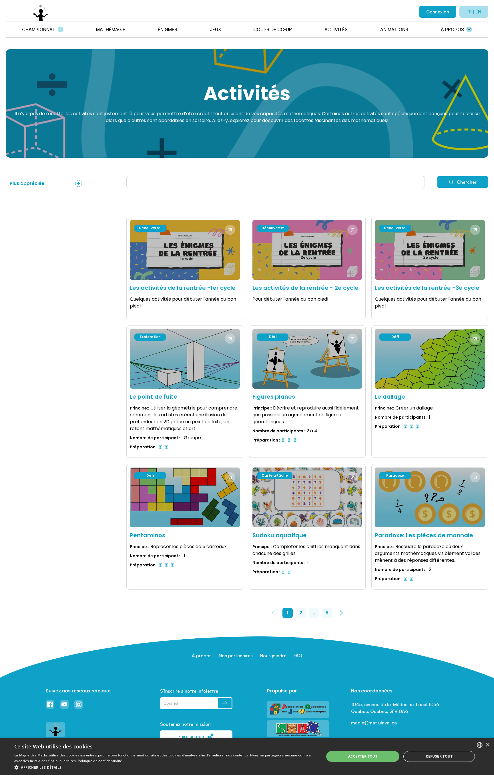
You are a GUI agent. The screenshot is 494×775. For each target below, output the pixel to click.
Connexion (437, 12)
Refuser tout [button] (439, 756)
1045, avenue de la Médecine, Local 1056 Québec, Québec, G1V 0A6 (395, 708)
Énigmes (167, 29)
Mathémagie (110, 29)
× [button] (487, 745)
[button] (164, 767)
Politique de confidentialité (100, 760)
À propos (452, 29)
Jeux (215, 29)
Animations (394, 29)
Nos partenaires (236, 655)
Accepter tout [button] (362, 756)
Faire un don (191, 736)
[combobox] (480, 745)
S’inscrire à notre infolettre (189, 691)
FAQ (298, 655)
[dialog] (247, 756)
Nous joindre (273, 655)
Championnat (38, 29)
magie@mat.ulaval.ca (374, 723)
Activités (336, 29)
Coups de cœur (272, 29)
